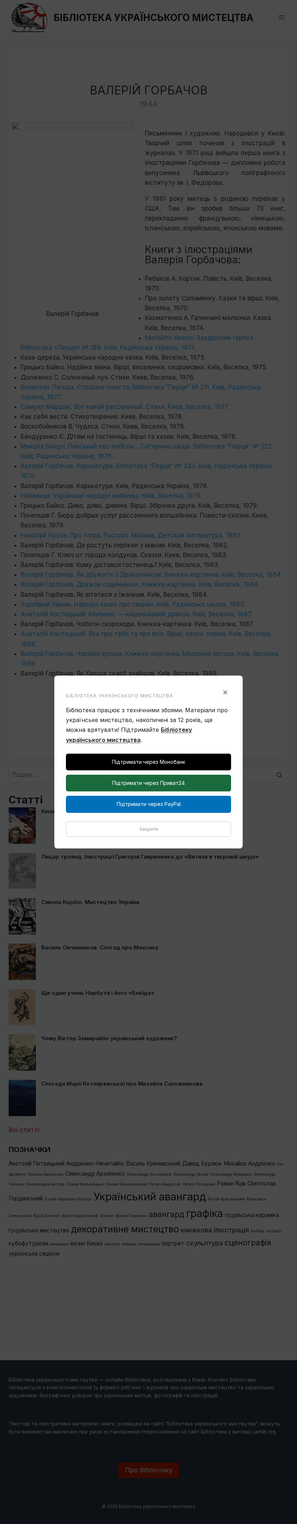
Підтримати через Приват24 (148, 783)
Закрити (148, 829)
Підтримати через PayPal (149, 804)
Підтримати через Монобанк (148, 762)
